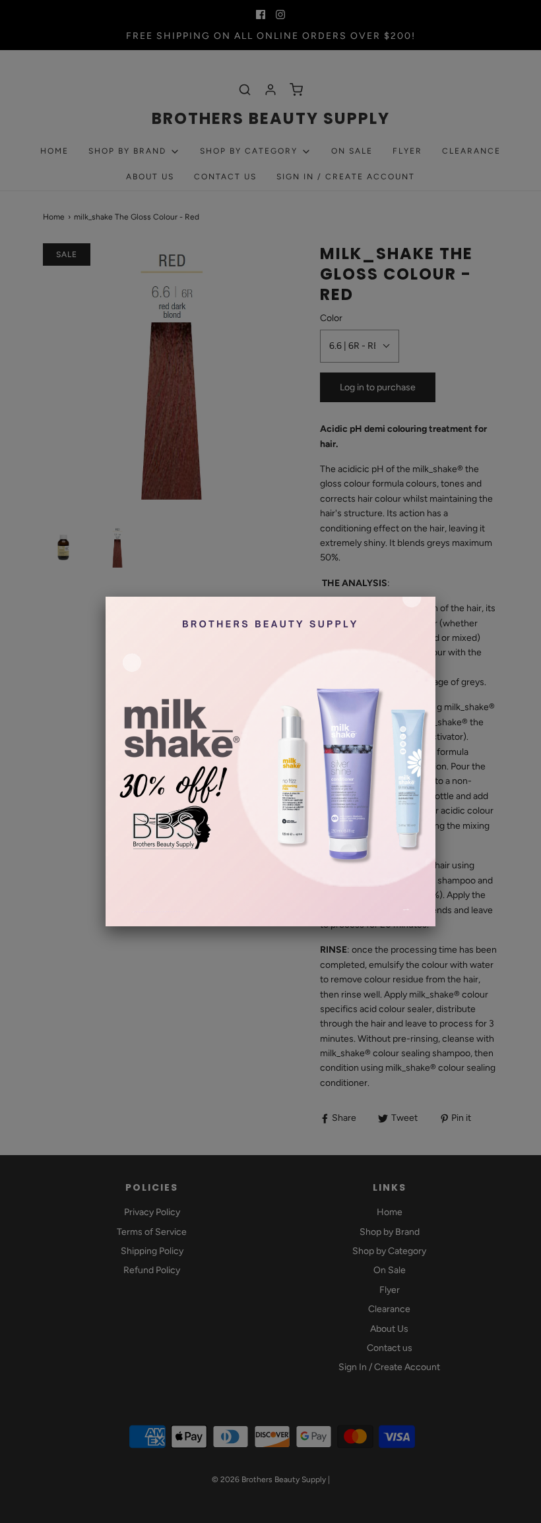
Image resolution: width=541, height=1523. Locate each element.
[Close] (435, 597)
